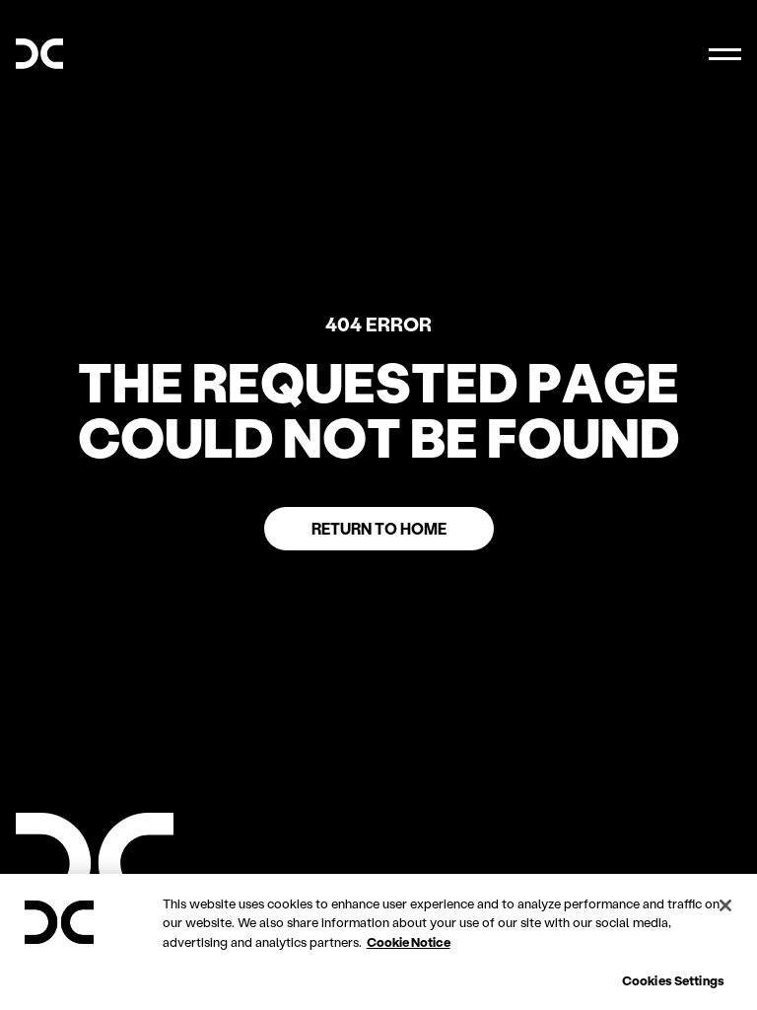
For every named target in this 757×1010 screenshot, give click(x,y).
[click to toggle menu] (725, 53)
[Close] (725, 905)
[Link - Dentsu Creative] (39, 53)
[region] (378, 942)
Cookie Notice (408, 941)
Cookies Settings (673, 980)
